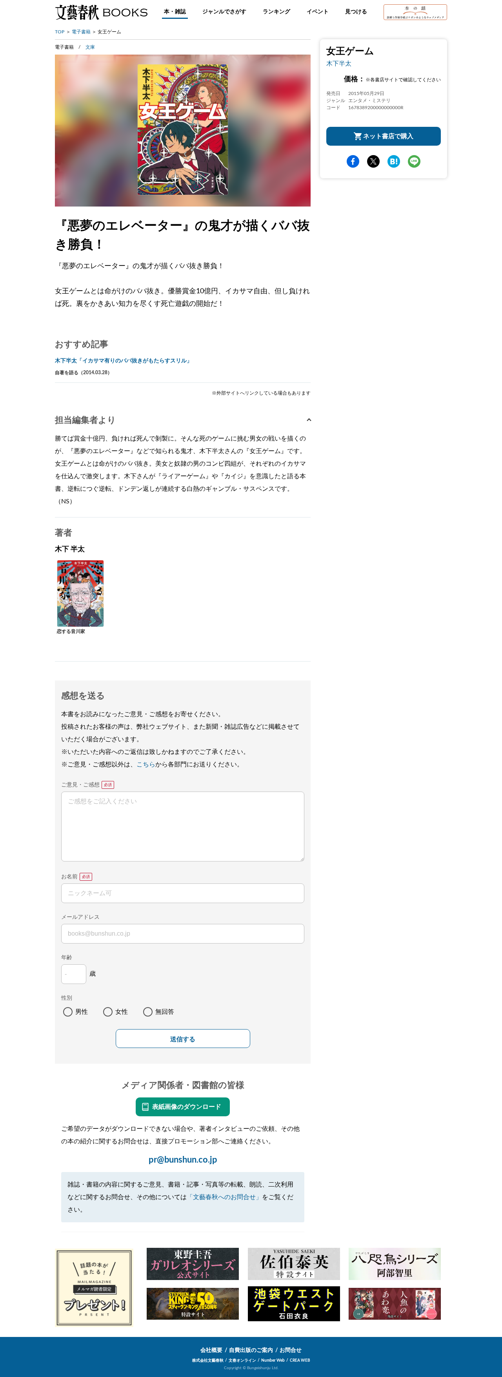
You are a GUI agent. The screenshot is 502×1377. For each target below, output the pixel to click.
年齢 (66, 957)
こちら (145, 764)
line (414, 161)
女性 (121, 1012)
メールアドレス (80, 917)
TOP (59, 31)
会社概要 (211, 1350)
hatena (393, 161)
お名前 (69, 877)
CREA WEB (300, 1360)
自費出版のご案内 (251, 1350)
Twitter (373, 161)
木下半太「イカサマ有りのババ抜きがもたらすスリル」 (123, 361)
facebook (353, 161)
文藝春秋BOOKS (101, 12)
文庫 (90, 47)
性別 (66, 998)
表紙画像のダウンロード (186, 1107)
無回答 (164, 1012)
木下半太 (338, 63)
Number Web (273, 1360)
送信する (182, 1039)
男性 (81, 1012)
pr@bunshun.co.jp (183, 1160)
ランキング (276, 12)
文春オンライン (242, 1360)
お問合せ (291, 1350)
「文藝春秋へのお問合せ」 (224, 1197)
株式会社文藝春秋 (208, 1360)
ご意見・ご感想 (80, 785)
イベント (318, 12)
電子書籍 (81, 31)
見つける (356, 12)
